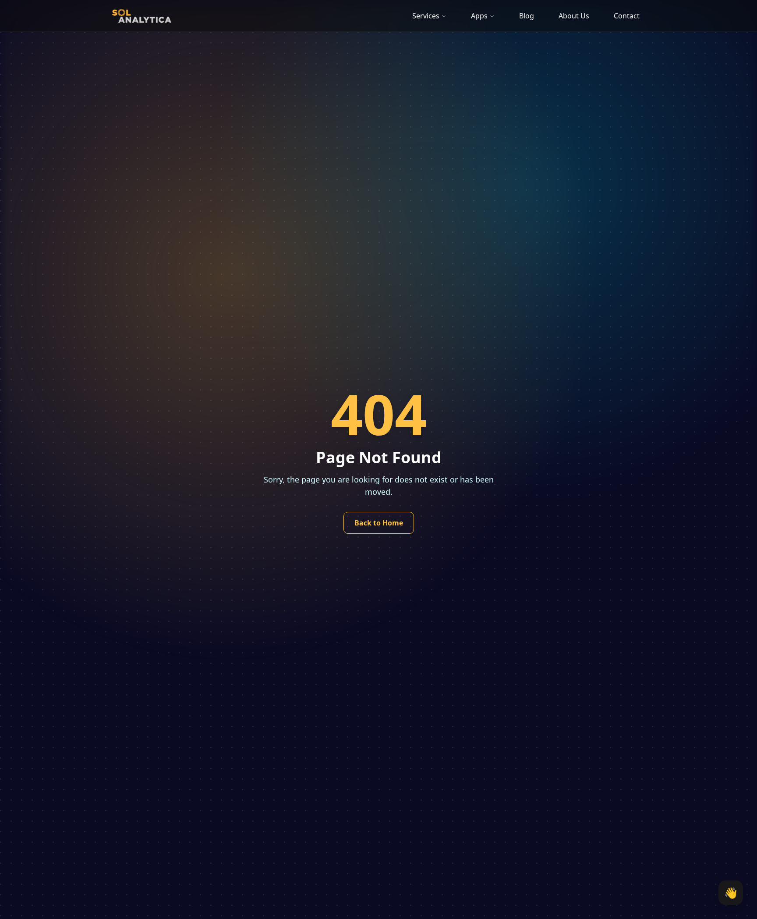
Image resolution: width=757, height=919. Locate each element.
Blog (526, 16)
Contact (627, 16)
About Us (574, 16)
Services (425, 16)
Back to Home (378, 523)
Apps (479, 16)
